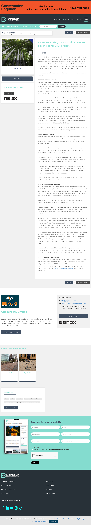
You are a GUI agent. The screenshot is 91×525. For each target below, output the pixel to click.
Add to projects (84, 32)
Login (86, 19)
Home (3, 32)
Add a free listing (7, 485)
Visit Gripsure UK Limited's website (73, 304)
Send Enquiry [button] (17, 79)
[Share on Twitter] (8, 98)
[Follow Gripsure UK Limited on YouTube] (71, 322)
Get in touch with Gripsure (63, 268)
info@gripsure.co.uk (68, 301)
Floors (6, 398)
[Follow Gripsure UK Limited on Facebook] (60, 322)
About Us (78, 19)
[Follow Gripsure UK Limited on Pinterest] (74, 322)
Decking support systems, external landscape (26, 402)
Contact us (50, 485)
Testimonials (5, 493)
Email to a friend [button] (8, 93)
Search (62, 26)
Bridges (38, 398)
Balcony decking (29, 398)
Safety (12, 398)
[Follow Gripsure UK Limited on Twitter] (64, 322)
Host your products (8, 489)
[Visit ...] (9, 362)
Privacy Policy (35, 447)
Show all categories (11, 408)
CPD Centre (58, 19)
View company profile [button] (11, 332)
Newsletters (69, 19)
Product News (11, 32)
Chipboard (8, 402)
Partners (49, 489)
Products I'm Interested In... (30, 26)
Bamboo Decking (8, 373)
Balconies (19, 398)
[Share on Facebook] (5, 98)
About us (49, 481)
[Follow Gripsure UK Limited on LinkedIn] (67, 322)
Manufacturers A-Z (8, 481)
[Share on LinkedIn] (12, 98)
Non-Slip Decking (26, 373)
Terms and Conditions (54, 449)
